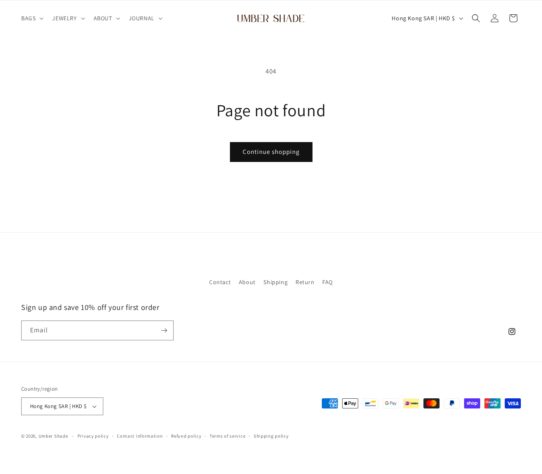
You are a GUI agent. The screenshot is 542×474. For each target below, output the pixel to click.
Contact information (140, 436)
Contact (220, 282)
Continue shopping (271, 152)
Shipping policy (271, 436)
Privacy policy (93, 436)
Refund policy (186, 436)
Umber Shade (53, 436)
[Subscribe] (164, 330)
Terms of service (227, 436)
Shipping (275, 282)
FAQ (327, 282)
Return (305, 282)
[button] (31, 18)
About (247, 282)
